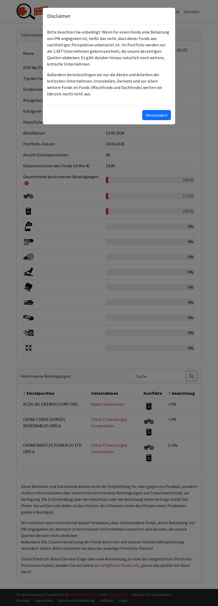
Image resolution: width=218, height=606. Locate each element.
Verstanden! (156, 115)
